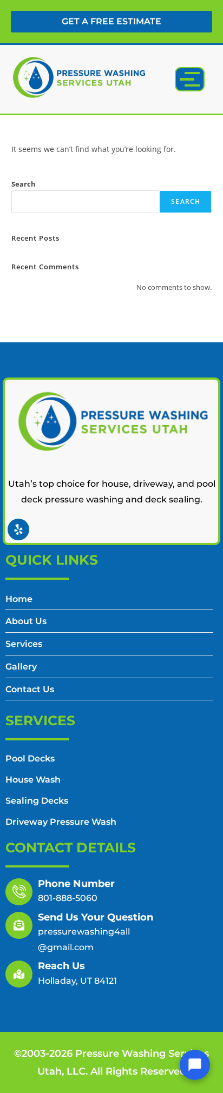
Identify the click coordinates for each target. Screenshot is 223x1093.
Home (18, 599)
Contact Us (29, 689)
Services (23, 644)
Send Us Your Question (95, 917)
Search (23, 184)
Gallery (21, 667)
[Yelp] (18, 529)
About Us (26, 621)
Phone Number (76, 884)
